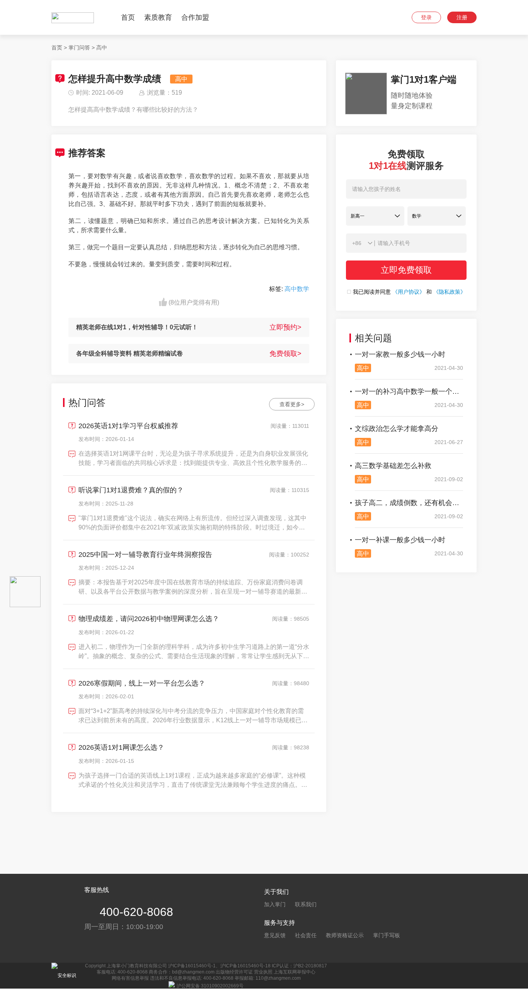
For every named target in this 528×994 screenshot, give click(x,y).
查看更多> (291, 404)
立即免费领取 (406, 270)
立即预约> (285, 327)
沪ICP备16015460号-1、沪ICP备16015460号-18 (219, 965)
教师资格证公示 (345, 935)
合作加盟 (195, 17)
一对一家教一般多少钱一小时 (400, 354)
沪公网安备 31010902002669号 (210, 986)
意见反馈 (275, 935)
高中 (101, 47)
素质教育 (158, 17)
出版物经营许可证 (234, 972)
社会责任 (306, 935)
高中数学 (296, 289)
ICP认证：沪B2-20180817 (299, 965)
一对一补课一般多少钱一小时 (400, 540)
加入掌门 (275, 904)
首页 (128, 17)
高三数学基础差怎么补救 (393, 466)
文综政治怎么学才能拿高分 (396, 428)
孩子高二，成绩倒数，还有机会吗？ (409, 503)
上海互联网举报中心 (294, 972)
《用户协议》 (408, 292)
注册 (461, 17)
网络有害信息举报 (130, 978)
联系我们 (306, 904)
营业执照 (263, 972)
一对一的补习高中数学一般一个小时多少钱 (409, 391)
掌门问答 (79, 47)
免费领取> (285, 353)
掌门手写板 (386, 935)
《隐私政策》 (449, 292)
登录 (426, 17)
